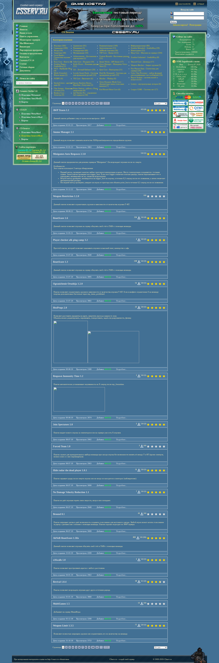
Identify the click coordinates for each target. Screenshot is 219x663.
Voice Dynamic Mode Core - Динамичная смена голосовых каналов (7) (111, 84)
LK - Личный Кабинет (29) (84, 70)
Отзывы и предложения (31, 53)
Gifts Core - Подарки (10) (83, 62)
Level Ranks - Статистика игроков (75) (62, 57)
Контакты (24, 57)
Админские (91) (79, 46)
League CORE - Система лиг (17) (144, 89)
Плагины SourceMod (31, 117)
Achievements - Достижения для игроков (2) (84, 57)
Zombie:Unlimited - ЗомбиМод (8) (145, 57)
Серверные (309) (61, 48)
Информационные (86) (140, 46)
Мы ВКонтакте (27, 43)
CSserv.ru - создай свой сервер (122, 659)
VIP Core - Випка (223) (108, 53)
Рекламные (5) (79, 48)
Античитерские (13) (107, 48)
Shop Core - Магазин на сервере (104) (146, 53)
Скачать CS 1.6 (27, 60)
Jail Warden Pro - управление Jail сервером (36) (85, 94)
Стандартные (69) (80, 50)
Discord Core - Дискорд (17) (142, 62)
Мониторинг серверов (30, 40)
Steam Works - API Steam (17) (111, 62)
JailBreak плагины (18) (108, 50)
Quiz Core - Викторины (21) (110, 70)
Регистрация (195, 25)
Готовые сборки (27, 67)
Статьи (23, 64)
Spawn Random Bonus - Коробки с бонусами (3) (83, 84)
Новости (23, 29)
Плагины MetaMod (31, 113)
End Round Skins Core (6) (109, 89)
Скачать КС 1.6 (24, 150)
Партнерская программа (31, 50)
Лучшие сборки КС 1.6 (32, 161)
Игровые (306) (60, 46)
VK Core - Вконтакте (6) (83, 78)
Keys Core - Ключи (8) (63, 62)
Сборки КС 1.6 (38, 152)
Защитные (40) (60, 53)
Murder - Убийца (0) (107, 78)
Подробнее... (121, 125)
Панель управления (29, 36)
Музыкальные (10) (80, 53)
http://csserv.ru (53, 659)
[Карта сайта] (198, 4)
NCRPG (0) (58, 78)
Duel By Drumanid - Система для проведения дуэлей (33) (112, 74)
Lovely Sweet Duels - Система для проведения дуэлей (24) (85, 74)
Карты (24, 102)
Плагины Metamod (30, 95)
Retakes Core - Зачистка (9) (59, 94)
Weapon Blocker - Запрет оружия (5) (146, 65)
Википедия (25, 46)
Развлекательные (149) (108, 46)
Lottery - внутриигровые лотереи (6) (146, 84)
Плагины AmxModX (31, 98)
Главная (24, 26)
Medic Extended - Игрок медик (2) (61, 74)
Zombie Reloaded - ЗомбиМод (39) (145, 48)
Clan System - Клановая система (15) (63, 89)
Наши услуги (26, 33)
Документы (25, 70)
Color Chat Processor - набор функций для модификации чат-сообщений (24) (147, 74)
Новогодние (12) (138, 50)
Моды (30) (58, 50)
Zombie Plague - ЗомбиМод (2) (60, 65)
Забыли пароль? (180, 25)
